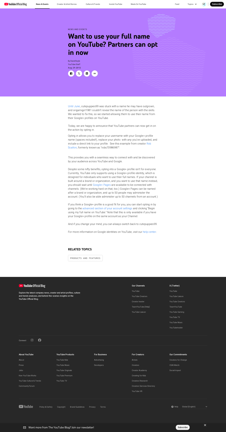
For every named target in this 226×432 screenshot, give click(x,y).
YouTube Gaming (177, 312)
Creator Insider (138, 302)
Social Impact (175, 370)
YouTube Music (176, 322)
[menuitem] (177, 4)
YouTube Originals (64, 370)
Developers (99, 365)
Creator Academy (139, 370)
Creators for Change (178, 360)
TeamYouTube (176, 307)
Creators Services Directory (143, 386)
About (21, 360)
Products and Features (85, 258)
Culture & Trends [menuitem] (93, 4)
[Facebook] (39, 340)
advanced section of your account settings (107, 208)
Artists (134, 360)
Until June (74, 106)
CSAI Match (174, 365)
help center (149, 231)
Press (21, 365)
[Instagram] (32, 340)
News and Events (77, 29)
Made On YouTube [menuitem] (138, 4)
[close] (205, 425)
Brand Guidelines (77, 407)
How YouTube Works (27, 376)
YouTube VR (137, 391)
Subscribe (217, 4)
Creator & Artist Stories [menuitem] (67, 4)
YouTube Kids (62, 360)
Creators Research (140, 381)
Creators (135, 365)
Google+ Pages (102, 184)
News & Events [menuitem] (42, 4)
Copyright (61, 407)
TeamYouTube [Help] (141, 307)
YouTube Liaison (139, 312)
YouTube (135, 291)
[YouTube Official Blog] (15, 4)
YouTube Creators (139, 296)
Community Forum (27, 386)
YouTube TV (175, 317)
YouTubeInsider (176, 328)
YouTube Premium (64, 376)
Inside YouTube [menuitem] (115, 4)
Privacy (92, 407)
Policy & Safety (45, 407)
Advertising (99, 360)
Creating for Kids (139, 376)
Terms (103, 407)
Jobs (21, 370)
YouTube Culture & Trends (30, 381)
